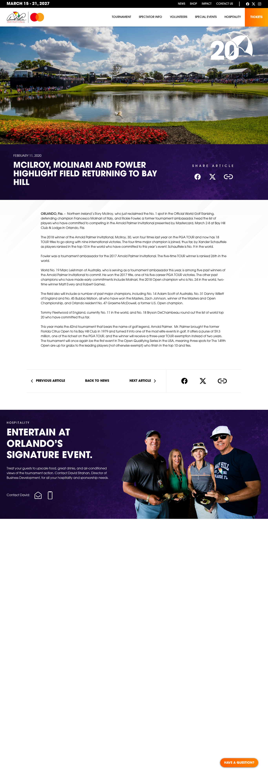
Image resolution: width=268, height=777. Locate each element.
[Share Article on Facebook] (197, 176)
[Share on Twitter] (202, 380)
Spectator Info (150, 17)
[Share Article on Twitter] (212, 176)
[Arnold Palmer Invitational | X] (253, 4)
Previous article (50, 381)
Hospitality (232, 17)
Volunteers (178, 17)
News (181, 4)
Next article (140, 381)
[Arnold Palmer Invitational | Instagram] (259, 4)
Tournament (121, 17)
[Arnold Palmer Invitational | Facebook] (247, 4)
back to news (97, 381)
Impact (206, 4)
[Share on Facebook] (184, 380)
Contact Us (224, 4)
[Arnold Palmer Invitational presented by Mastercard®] (25, 17)
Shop (193, 4)
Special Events (206, 17)
